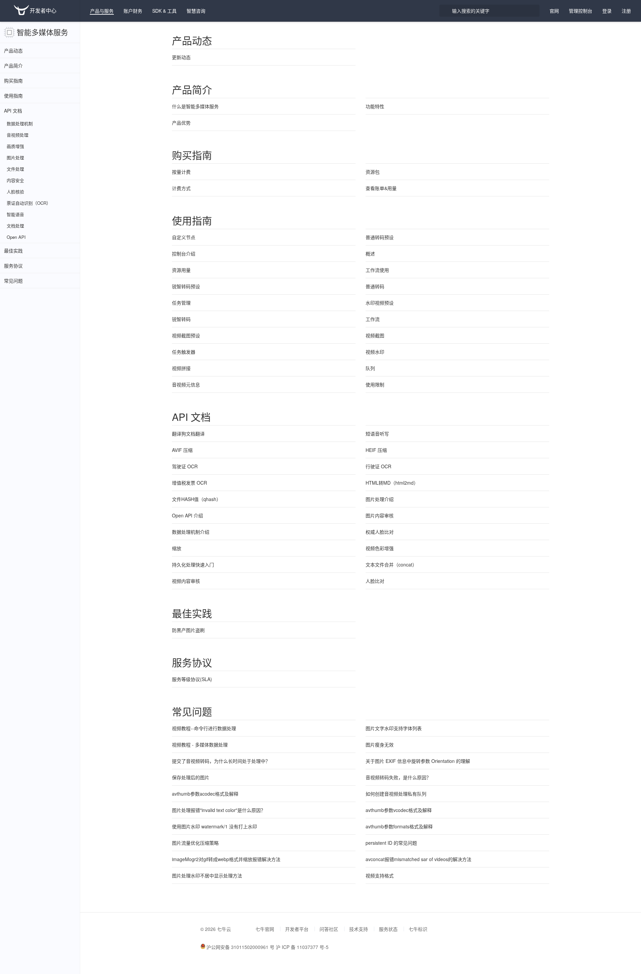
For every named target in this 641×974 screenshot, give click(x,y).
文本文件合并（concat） (391, 564)
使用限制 (375, 384)
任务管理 (181, 302)
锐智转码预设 (186, 286)
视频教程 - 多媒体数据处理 (200, 744)
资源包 (373, 171)
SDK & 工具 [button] (164, 10)
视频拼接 (181, 368)
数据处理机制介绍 (190, 531)
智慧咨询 (196, 10)
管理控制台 (580, 10)
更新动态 (181, 57)
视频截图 (375, 335)
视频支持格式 (380, 875)
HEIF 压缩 (376, 450)
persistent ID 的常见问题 (391, 842)
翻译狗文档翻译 (188, 433)
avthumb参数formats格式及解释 (399, 826)
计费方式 (181, 188)
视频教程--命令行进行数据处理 (204, 728)
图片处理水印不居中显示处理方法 (207, 875)
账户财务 (133, 10)
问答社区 (328, 929)
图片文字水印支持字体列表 (394, 728)
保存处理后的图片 (190, 777)
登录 (607, 10)
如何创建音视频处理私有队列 (396, 793)
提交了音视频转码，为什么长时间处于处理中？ (221, 761)
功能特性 (375, 106)
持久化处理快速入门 (193, 564)
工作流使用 (377, 270)
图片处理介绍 (380, 499)
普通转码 (375, 286)
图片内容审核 (380, 515)
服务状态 (388, 929)
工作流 (373, 319)
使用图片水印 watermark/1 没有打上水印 (214, 826)
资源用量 (181, 270)
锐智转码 (181, 319)
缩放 (176, 548)
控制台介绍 (183, 253)
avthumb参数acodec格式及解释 (205, 793)
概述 (370, 253)
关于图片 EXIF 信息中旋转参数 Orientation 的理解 (418, 761)
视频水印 (375, 351)
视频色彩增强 (380, 548)
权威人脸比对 (380, 531)
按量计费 (181, 171)
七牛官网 (264, 929)
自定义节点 (183, 237)
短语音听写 (377, 433)
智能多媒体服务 (42, 32)
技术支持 (358, 929)
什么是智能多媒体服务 (195, 106)
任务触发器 (183, 351)
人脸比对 (375, 581)
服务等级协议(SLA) (192, 679)
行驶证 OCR (378, 466)
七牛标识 (418, 929)
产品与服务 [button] (102, 10)
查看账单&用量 (381, 188)
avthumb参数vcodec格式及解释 (399, 810)
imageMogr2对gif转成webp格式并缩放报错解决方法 (226, 859)
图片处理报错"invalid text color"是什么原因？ (218, 810)
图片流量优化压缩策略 (195, 842)
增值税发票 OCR (189, 482)
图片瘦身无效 (380, 744)
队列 (370, 368)
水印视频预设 (380, 302)
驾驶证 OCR (185, 466)
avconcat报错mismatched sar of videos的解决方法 (418, 859)
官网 (554, 10)
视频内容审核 (186, 581)
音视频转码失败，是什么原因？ (398, 777)
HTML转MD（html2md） (392, 482)
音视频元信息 (186, 384)
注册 (626, 10)
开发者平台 (296, 929)
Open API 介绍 (187, 515)
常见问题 (13, 280)
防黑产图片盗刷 (188, 630)
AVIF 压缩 (182, 450)
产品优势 (181, 122)
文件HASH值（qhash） (196, 499)
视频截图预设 (186, 335)
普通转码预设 (380, 237)
